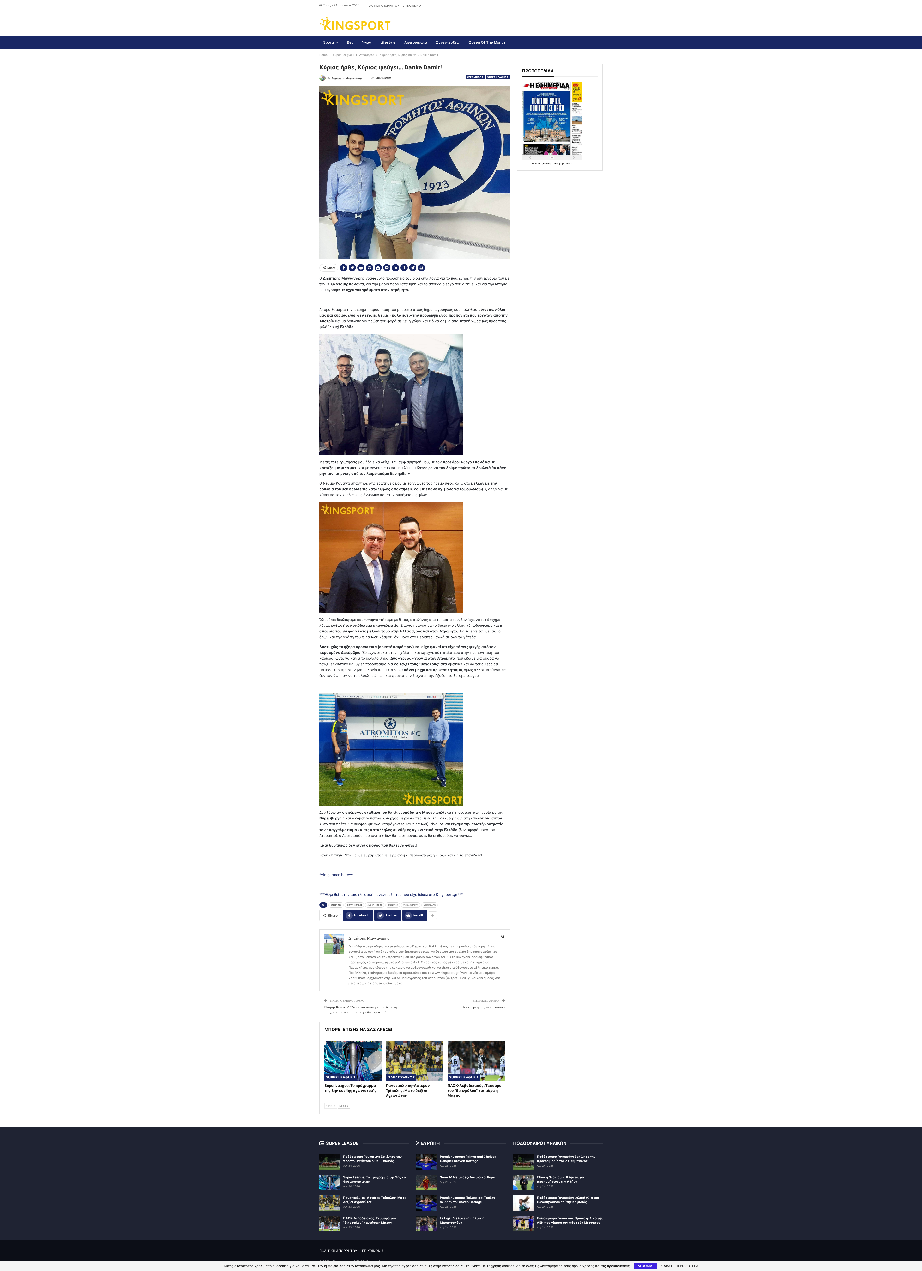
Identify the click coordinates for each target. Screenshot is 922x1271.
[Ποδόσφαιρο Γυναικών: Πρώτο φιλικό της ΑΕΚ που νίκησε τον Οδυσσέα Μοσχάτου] (523, 1223)
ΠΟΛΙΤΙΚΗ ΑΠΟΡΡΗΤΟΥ (382, 5)
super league (374, 905)
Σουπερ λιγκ (430, 905)
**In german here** (336, 875)
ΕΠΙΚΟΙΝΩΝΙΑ (412, 5)
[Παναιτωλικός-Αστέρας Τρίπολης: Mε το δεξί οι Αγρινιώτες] (414, 1061)
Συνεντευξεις (448, 42)
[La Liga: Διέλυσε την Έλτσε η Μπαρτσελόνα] (426, 1223)
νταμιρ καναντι (410, 905)
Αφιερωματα (415, 42)
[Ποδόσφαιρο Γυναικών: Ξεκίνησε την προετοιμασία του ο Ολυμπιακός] (329, 1162)
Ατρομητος (475, 77)
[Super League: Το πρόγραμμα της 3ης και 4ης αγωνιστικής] (353, 1061)
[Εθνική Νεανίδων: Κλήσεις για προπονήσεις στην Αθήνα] (523, 1182)
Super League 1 (497, 77)
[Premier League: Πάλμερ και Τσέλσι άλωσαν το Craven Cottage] (426, 1203)
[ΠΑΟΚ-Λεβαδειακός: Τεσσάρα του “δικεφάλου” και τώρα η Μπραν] (476, 1061)
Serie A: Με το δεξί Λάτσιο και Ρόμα (467, 1177)
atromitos (336, 905)
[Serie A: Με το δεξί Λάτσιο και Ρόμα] (426, 1182)
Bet (350, 42)
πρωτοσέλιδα (543, 163)
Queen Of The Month (486, 42)
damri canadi (354, 905)
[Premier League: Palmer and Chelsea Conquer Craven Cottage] (426, 1162)
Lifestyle (387, 42)
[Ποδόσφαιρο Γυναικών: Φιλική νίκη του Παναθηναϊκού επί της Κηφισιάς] (523, 1203)
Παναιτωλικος (401, 1077)
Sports (329, 42)
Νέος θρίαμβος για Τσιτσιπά (484, 1007)
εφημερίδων (564, 163)
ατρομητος (393, 905)
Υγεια (366, 42)
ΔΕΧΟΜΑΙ (645, 1266)
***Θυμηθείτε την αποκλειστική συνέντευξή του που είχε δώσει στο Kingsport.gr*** (391, 894)
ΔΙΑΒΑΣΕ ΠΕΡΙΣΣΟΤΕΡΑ (679, 1266)
